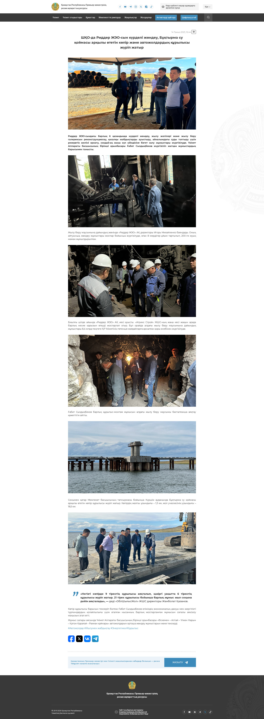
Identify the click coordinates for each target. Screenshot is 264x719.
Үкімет (56, 17)
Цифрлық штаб (189, 17)
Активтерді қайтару (166, 17)
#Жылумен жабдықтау (97, 628)
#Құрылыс (132, 628)
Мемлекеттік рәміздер (110, 17)
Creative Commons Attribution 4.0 (133, 712)
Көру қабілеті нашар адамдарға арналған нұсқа (180, 7)
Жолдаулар (146, 17)
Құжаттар (90, 17)
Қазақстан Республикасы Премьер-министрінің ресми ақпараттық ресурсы (132, 695)
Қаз (206, 7)
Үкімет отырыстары (72, 17)
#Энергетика (118, 628)
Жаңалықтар (130, 17)
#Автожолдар (76, 628)
